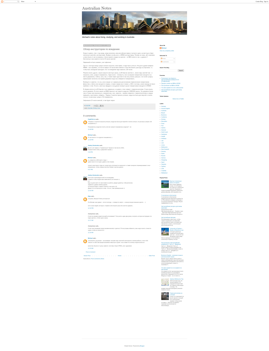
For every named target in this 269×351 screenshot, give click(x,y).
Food (162, 123)
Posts (164, 58)
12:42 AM (90, 190)
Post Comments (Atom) (97, 258)
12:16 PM (90, 208)
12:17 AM (90, 220)
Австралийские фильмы (168, 217)
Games (163, 128)
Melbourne (164, 147)
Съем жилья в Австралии (168, 195)
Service (163, 158)
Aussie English (165, 108)
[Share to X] (99, 106)
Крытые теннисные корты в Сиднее (176, 181)
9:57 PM (90, 169)
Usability (163, 170)
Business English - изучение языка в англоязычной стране (172, 256)
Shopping (164, 160)
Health (163, 136)
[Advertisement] (170, 320)
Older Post (152, 255)
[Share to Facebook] (101, 106)
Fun (162, 125)
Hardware (164, 134)
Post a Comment (90, 252)
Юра (89, 196)
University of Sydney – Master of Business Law (176, 229)
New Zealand (165, 149)
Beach (163, 113)
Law (162, 143)
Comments (165, 62)
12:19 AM (90, 232)
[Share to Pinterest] (103, 106)
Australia (90, 108)
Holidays (163, 138)
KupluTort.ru (91, 119)
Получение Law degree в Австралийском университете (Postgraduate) (170, 80)
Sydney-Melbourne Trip (176, 279)
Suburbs (163, 164)
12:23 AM (90, 248)
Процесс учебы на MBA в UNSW (170, 83)
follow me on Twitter (178, 99)
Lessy (98, 108)
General (163, 130)
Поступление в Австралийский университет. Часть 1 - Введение (171, 243)
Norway (163, 151)
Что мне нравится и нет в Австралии (172, 87)
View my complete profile (167, 51)
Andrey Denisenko (93, 145)
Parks (163, 153)
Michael (90, 135)
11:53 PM (90, 140)
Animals (163, 106)
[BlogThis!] (97, 106)
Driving (95, 108)
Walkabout (164, 173)
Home (119, 255)
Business (164, 115)
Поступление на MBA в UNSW (170, 85)
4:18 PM (90, 152)
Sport (162, 162)
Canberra (164, 117)
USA (162, 168)
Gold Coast (164, 132)
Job (162, 140)
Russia (163, 155)
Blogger (142, 346)
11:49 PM (90, 129)
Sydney (163, 166)
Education (164, 121)
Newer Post (87, 255)
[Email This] (95, 106)
